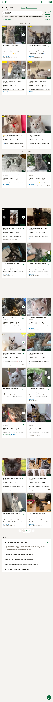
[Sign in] (50, 2)
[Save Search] (49, 697)
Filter (48, 13)
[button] (14, 35)
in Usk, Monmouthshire (29, 8)
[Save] (23, 46)
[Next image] (23, 34)
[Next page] (33, 530)
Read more (47, 16)
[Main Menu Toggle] (2, 2)
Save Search (8, 19)
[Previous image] (4, 34)
